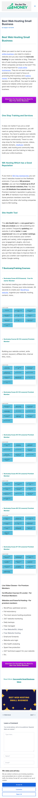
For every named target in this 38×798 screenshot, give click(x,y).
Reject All (19, 794)
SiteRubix (19, 145)
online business (8, 54)
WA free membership (20, 176)
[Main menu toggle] (35, 6)
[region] (19, 783)
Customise (19, 789)
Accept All (19, 784)
